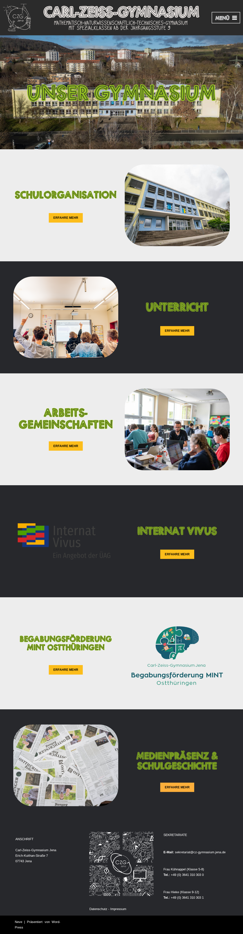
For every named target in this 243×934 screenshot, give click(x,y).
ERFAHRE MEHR (65, 217)
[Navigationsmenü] (226, 17)
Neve (18, 922)
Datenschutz (98, 909)
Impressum (118, 909)
